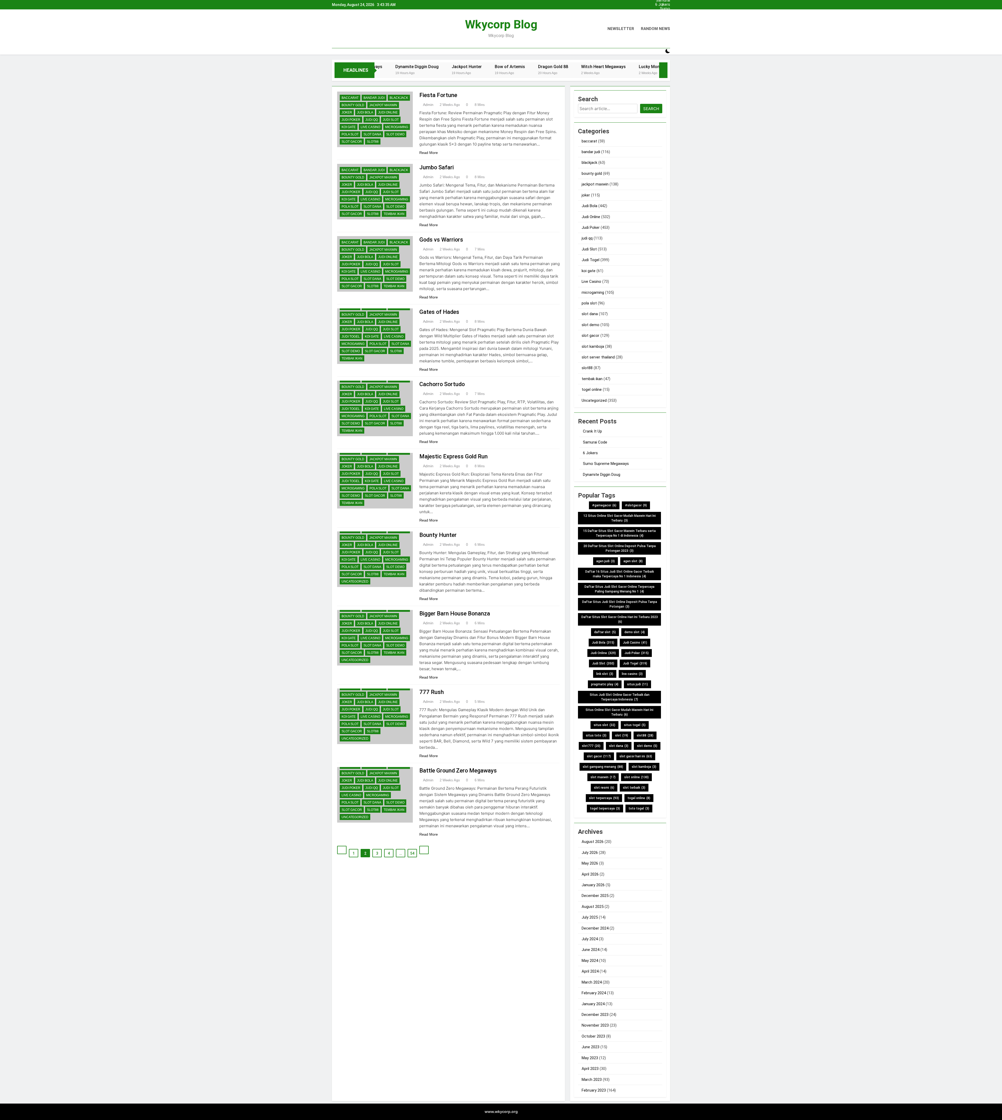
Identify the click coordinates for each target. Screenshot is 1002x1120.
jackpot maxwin (383, 105)
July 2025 (590, 917)
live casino (632, 674)
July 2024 (590, 939)
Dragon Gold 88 (505, 66)
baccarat (350, 98)
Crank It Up (660, 13)
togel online (592, 389)
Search (651, 108)
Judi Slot (391, 120)
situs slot (604, 725)
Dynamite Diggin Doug (601, 474)
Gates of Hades (439, 312)
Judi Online (388, 112)
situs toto (596, 735)
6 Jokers (662, 5)
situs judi (637, 684)
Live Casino (370, 127)
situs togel (635, 725)
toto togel (639, 808)
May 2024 (590, 960)
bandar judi (374, 98)
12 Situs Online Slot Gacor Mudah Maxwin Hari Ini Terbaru (619, 518)
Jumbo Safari (436, 167)
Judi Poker (351, 120)
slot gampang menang (603, 767)
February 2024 (594, 993)
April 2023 (590, 1068)
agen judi (605, 561)
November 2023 (595, 1025)
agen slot (633, 561)
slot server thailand (598, 357)
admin (428, 105)
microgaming (396, 127)
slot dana (372, 134)
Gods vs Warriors (441, 239)
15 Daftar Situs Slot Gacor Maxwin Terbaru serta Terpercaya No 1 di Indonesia (619, 533)
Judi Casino (635, 642)
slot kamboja (593, 346)
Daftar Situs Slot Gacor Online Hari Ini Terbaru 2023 (619, 619)
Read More (428, 153)
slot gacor (352, 141)
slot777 (591, 746)
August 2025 (593, 906)
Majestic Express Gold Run (453, 456)
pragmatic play (604, 684)
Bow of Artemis (461, 66)
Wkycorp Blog (501, 24)
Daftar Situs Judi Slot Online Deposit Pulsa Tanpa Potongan (619, 604)
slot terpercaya (604, 798)
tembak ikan (394, 214)
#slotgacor (636, 505)
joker (347, 112)
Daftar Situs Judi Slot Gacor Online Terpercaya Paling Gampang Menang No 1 (619, 589)
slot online (636, 777)
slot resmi (604, 787)
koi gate (349, 127)
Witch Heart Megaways (555, 66)
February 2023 (594, 1090)
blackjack (399, 98)
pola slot (350, 134)
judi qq (371, 120)
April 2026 (590, 874)
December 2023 (595, 1014)
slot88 (373, 141)
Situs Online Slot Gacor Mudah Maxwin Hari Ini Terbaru (619, 712)
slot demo (395, 134)
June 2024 (590, 949)
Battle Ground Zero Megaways (458, 770)
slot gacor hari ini (635, 756)
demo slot (634, 632)
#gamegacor (604, 505)
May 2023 (590, 1058)
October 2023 (593, 1036)
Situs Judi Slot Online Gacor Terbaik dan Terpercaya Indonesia (619, 697)
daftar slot (605, 632)
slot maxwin (603, 777)
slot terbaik (634, 787)
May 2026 (590, 863)
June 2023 (590, 1047)
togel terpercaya (605, 808)
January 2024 (593, 1004)
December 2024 (595, 928)
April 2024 (590, 971)
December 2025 (595, 895)
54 (412, 853)
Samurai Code (663, 17)
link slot (604, 674)
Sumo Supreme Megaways (661, 9)
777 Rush (431, 692)
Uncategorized (355, 581)
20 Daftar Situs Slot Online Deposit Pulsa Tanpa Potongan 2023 (619, 548)
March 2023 (592, 1079)
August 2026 (593, 841)
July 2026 (590, 852)
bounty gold (353, 105)
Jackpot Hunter (418, 66)
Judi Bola (365, 112)
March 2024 (592, 982)
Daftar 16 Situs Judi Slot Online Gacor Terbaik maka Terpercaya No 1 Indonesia (619, 574)
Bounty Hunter (438, 535)
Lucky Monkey (604, 66)
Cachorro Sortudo (442, 384)
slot (621, 735)
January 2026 (593, 885)
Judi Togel (351, 336)
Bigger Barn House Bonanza (454, 613)
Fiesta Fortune (438, 95)
